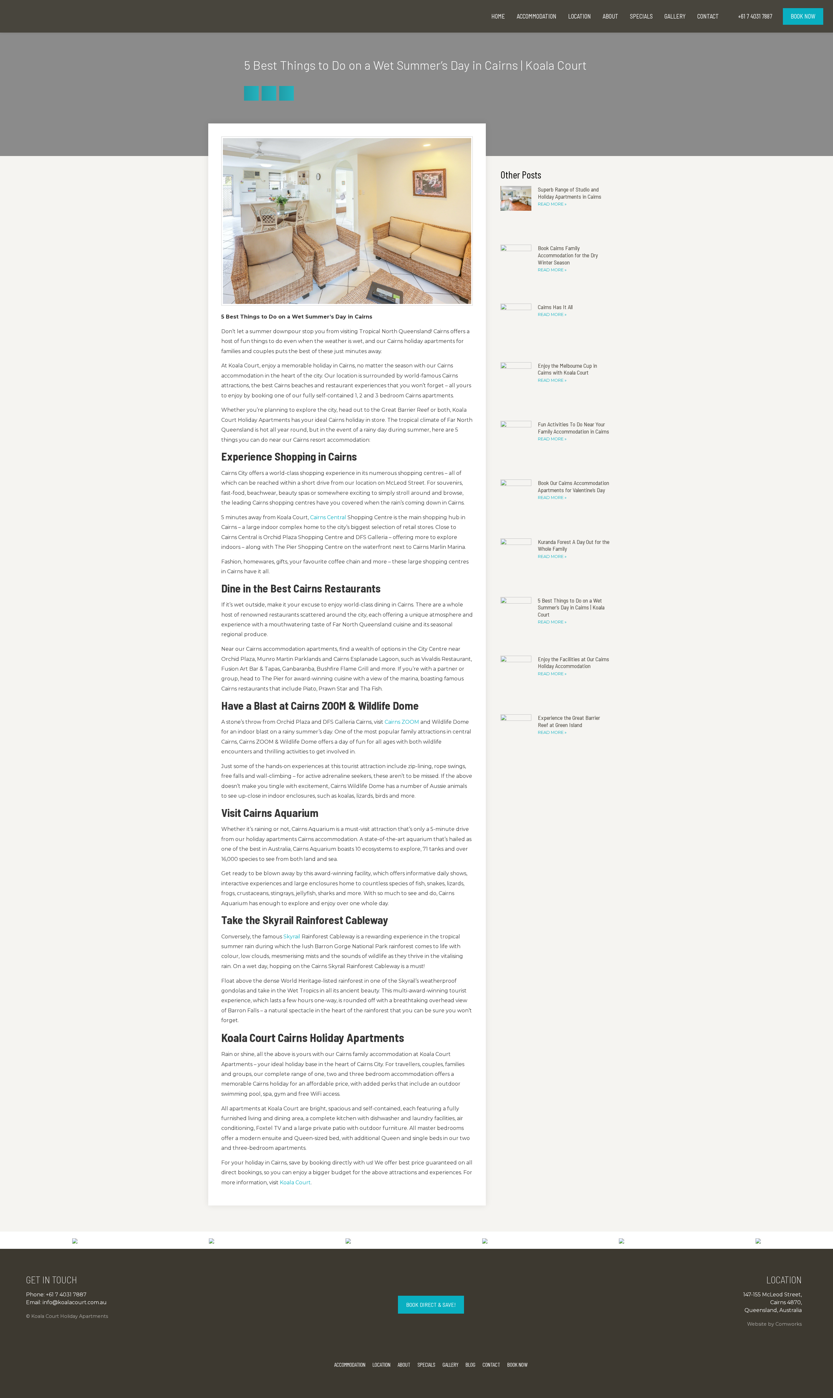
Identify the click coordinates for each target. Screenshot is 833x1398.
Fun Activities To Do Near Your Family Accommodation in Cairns (573, 428)
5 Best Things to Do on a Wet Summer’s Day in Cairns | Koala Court (571, 607)
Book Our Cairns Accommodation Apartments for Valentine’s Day (573, 486)
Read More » (552, 204)
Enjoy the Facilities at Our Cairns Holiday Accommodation (573, 662)
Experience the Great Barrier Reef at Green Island (569, 721)
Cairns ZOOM (401, 722)
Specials (641, 16)
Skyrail (291, 937)
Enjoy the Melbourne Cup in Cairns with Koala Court (567, 369)
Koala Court (295, 1182)
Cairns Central (327, 517)
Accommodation (536, 16)
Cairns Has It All (555, 306)
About (610, 16)
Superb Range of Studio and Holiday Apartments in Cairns (569, 193)
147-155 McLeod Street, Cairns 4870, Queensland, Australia (772, 1302)
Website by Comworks (774, 1324)
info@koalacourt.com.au (75, 1302)
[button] (251, 93)
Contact (708, 16)
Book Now (803, 16)
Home (498, 16)
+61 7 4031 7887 (66, 1294)
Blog (470, 1364)
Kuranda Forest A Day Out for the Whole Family (573, 545)
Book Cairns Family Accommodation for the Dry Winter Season (568, 254)
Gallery (675, 16)
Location (579, 16)
